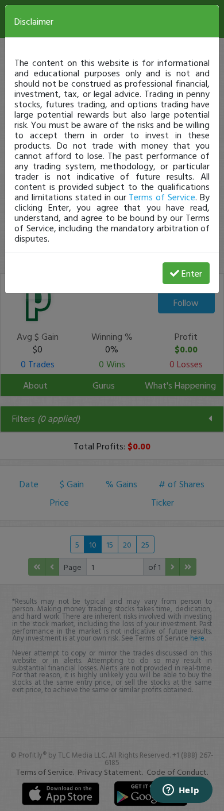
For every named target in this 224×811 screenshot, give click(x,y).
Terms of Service (162, 197)
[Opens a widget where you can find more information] (181, 791)
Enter (191, 273)
